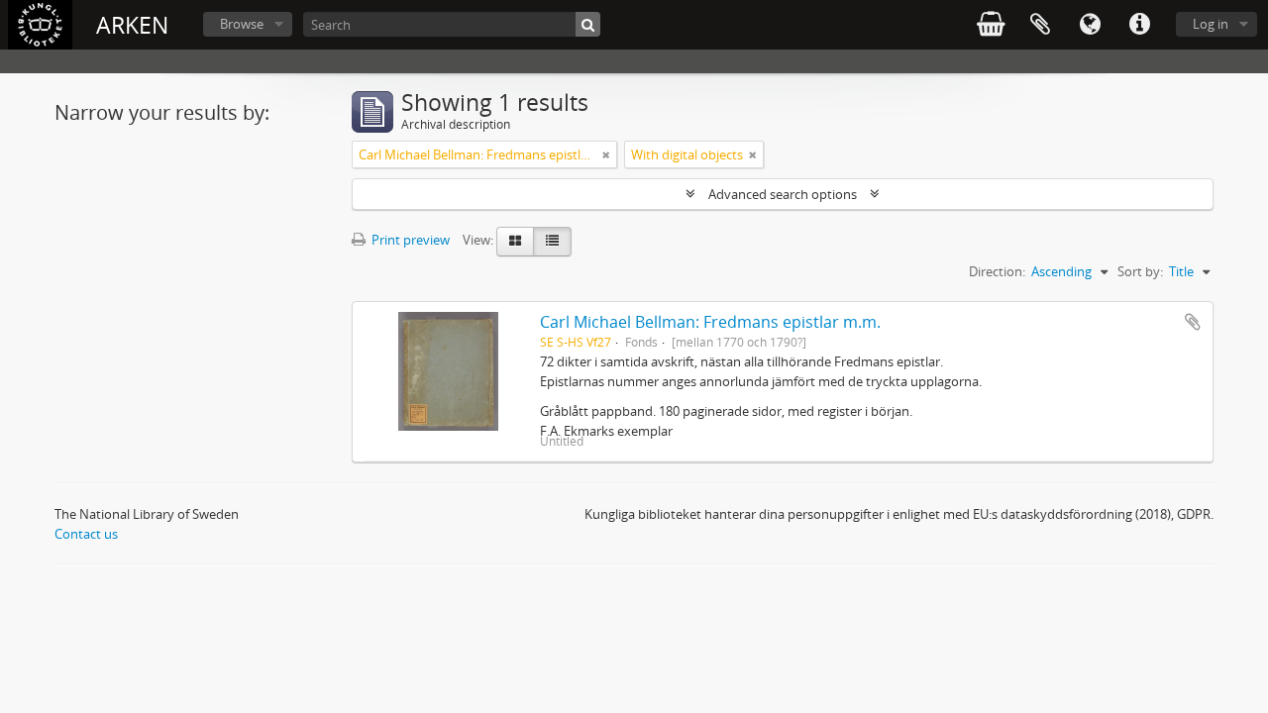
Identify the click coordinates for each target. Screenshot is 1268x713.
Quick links (1139, 25)
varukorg (990, 25)
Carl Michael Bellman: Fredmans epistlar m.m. (710, 322)
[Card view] (515, 241)
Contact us (86, 534)
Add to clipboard (1193, 322)
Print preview (409, 240)
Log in (1210, 24)
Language (1089, 25)
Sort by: (1140, 271)
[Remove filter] (606, 154)
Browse (242, 24)
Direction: (997, 271)
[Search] (588, 24)
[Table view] (552, 241)
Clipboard (1040, 25)
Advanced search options (782, 194)
